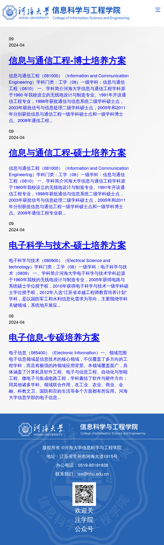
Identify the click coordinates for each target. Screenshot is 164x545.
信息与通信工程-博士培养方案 (67, 60)
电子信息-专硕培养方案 (54, 337)
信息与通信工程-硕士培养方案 (67, 152)
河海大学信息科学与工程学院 (135, 542)
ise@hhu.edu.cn (93, 474)
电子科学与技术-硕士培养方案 (67, 244)
